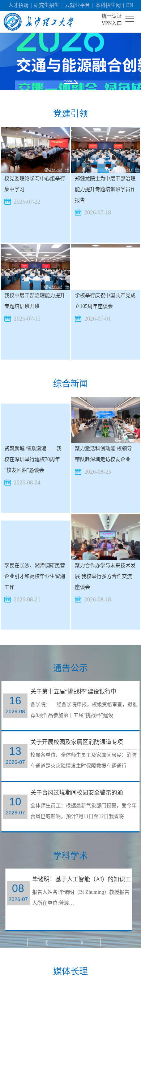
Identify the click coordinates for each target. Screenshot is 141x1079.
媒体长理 (70, 971)
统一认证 (112, 16)
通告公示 (70, 668)
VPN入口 (112, 23)
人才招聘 (18, 5)
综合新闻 (70, 383)
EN (129, 5)
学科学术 (70, 856)
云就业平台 (77, 5)
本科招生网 (108, 5)
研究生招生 (46, 5)
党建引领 (70, 113)
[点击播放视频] (110, 1056)
